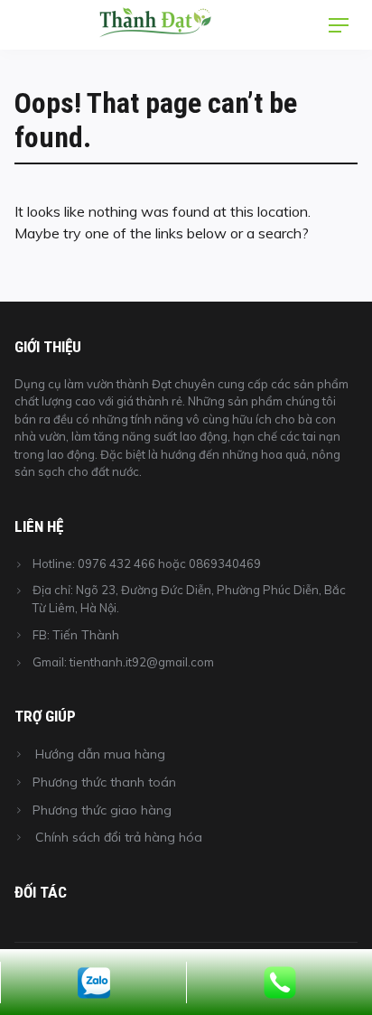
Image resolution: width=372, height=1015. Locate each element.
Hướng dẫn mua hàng (100, 754)
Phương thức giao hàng (102, 810)
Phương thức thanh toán (104, 782)
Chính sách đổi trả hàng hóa (118, 837)
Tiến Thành (85, 635)
